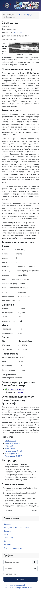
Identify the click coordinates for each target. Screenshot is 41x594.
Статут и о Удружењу (12, 548)
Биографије (8, 538)
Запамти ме (11, 574)
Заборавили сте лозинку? (14, 585)
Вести (5, 534)
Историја (18, 32)
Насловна (7, 524)
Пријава (20, 579)
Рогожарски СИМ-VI (13, 456)
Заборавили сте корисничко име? (17, 587)
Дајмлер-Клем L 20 (13, 443)
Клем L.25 (9, 446)
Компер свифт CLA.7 (13, 451)
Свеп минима (10, 441)
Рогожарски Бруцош (13, 453)
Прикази (7, 531)
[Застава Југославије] (14, 389)
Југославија (20, 392)
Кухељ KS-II (10, 448)
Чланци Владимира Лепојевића (16, 527)
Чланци (6, 541)
